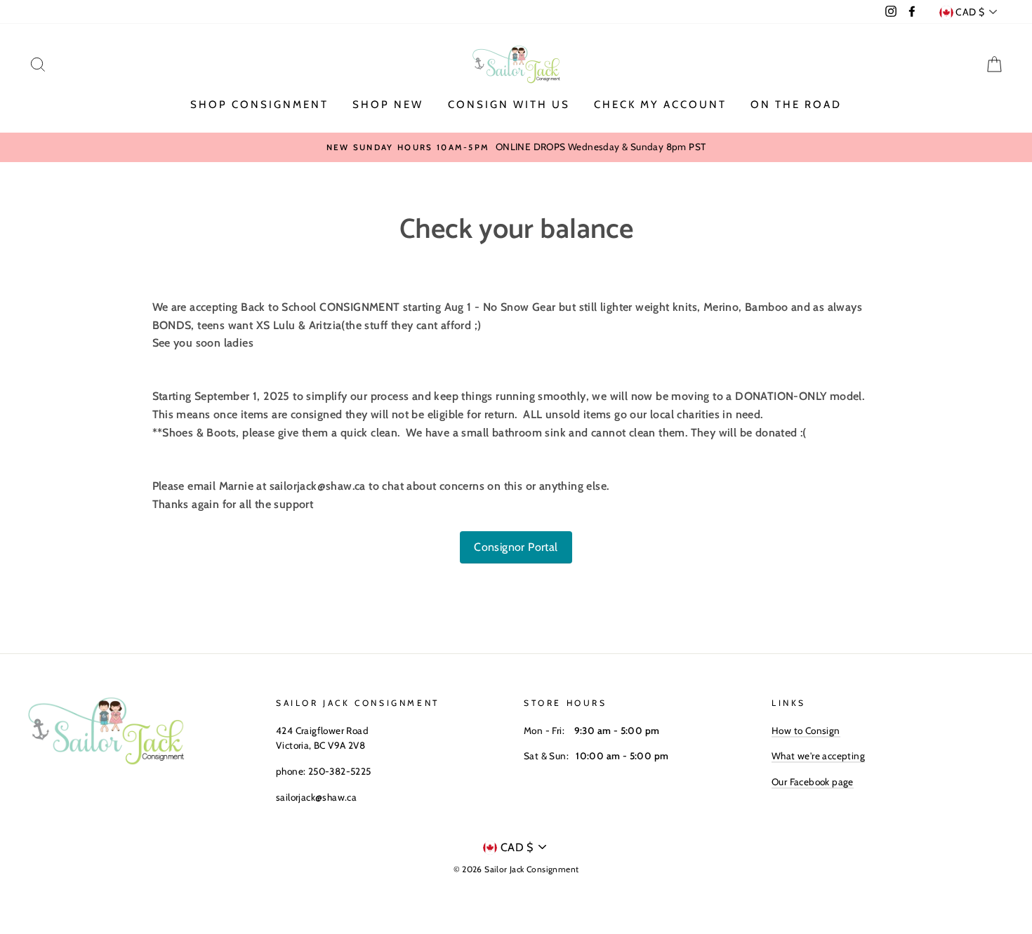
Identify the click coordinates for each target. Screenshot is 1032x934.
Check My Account (660, 104)
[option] (516, 147)
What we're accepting (818, 755)
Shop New (387, 104)
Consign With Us (509, 104)
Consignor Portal (515, 547)
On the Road (796, 104)
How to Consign (806, 730)
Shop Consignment (259, 104)
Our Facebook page (813, 781)
